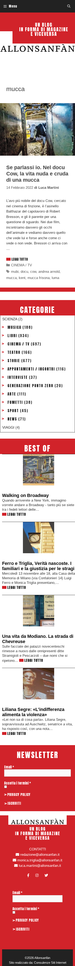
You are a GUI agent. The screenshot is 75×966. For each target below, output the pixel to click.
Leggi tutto (19, 259)
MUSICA (14, 327)
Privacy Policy (18, 794)
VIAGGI (8, 427)
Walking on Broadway (25, 495)
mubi (15, 272)
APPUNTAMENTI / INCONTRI (31, 369)
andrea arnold (49, 272)
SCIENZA (9, 319)
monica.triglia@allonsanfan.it (39, 860)
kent (22, 278)
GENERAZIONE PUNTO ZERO (30, 385)
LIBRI (12, 335)
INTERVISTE (18, 377)
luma (55, 278)
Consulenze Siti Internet (50, 962)
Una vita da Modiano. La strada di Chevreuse (37, 639)
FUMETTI (15, 402)
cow (33, 272)
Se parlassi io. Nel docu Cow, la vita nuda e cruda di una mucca (37, 173)
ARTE (12, 394)
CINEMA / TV (21, 265)
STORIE (14, 360)
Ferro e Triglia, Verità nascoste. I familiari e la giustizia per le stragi (38, 566)
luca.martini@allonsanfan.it (39, 866)
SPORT (13, 410)
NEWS (12, 419)
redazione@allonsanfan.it (39, 855)
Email (9, 767)
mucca (11, 278)
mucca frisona (39, 278)
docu (24, 272)
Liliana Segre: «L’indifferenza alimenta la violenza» (33, 712)
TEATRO (14, 352)
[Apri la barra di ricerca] (69, 6)
